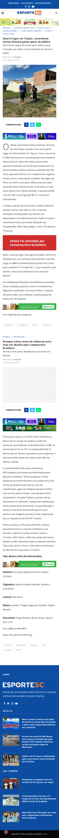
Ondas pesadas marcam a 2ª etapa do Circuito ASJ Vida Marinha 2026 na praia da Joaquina (39, 799)
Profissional (19, 337)
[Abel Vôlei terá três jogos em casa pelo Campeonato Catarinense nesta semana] (11, 816)
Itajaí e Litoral (43, 28)
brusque (33, 645)
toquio (35, 325)
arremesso (9, 325)
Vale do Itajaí (8, 34)
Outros (48, 31)
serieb (18, 650)
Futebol (6, 337)
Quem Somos (13, 3)
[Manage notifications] (6, 832)
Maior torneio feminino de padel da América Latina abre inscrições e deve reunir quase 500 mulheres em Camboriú (39, 723)
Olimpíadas (22, 325)
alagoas (8, 645)
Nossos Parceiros (43, 3)
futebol (8, 650)
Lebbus (45, 834)
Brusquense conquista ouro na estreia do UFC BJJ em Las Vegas (38, 780)
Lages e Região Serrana (31, 31)
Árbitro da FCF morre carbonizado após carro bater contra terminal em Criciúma (38, 759)
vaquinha (46, 325)
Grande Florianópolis (24, 28)
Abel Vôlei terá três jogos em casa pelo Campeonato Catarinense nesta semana (39, 815)
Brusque (6, 28)
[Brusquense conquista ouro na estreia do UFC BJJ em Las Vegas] (11, 783)
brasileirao (21, 645)
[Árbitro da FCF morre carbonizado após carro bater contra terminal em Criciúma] (11, 760)
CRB (43, 645)
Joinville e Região (10, 31)
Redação (17, 57)
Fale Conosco (27, 3)
